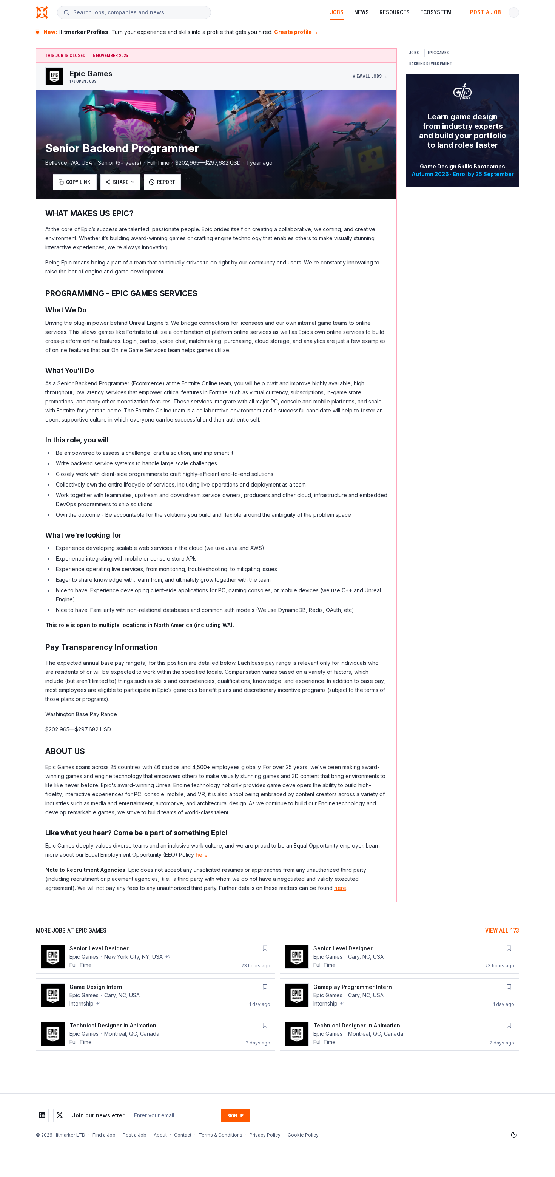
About (160, 1135)
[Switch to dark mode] (514, 1135)
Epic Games (438, 53)
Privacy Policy (265, 1135)
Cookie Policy (303, 1135)
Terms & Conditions (220, 1135)
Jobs (337, 12)
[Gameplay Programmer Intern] (399, 995)
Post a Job (485, 12)
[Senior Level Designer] (155, 956)
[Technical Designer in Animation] (155, 1033)
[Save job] (265, 948)
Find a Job (104, 1135)
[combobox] (139, 12)
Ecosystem (436, 12)
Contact (182, 1135)
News (361, 12)
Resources (394, 12)
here (202, 854)
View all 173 (502, 930)
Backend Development (430, 64)
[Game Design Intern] (155, 995)
